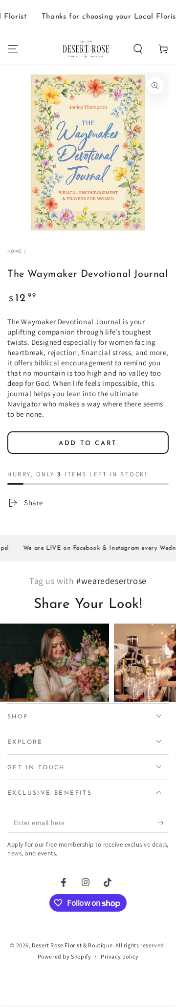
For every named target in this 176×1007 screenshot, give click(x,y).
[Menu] (12, 49)
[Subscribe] (163, 823)
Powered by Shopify (64, 956)
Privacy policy (119, 956)
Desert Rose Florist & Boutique (72, 945)
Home (14, 251)
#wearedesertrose (111, 580)
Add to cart (88, 443)
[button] (138, 49)
